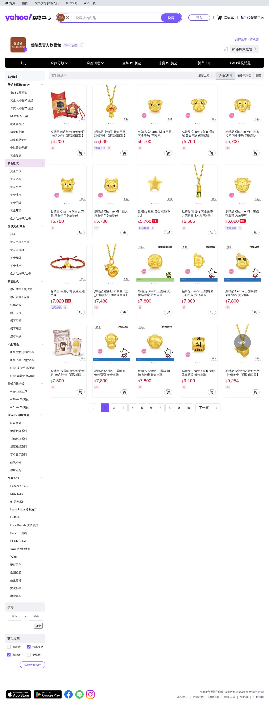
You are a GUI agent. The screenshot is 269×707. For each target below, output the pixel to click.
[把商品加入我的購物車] (81, 153)
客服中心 (182, 697)
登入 (199, 17)
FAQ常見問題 (240, 62)
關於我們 (198, 697)
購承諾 (254, 39)
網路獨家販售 (242, 49)
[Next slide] (83, 103)
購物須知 (213, 697)
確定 (38, 626)
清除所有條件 (32, 665)
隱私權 (244, 697)
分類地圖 (258, 697)
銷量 (258, 75)
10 (188, 407)
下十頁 (204, 407)
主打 (23, 62)
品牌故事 (241, 39)
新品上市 (204, 62)
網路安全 (229, 697)
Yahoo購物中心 (28, 18)
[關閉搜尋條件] (67, 17)
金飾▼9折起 (131, 62)
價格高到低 (244, 75)
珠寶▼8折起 (168, 62)
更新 (260, 692)
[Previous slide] (51, 103)
